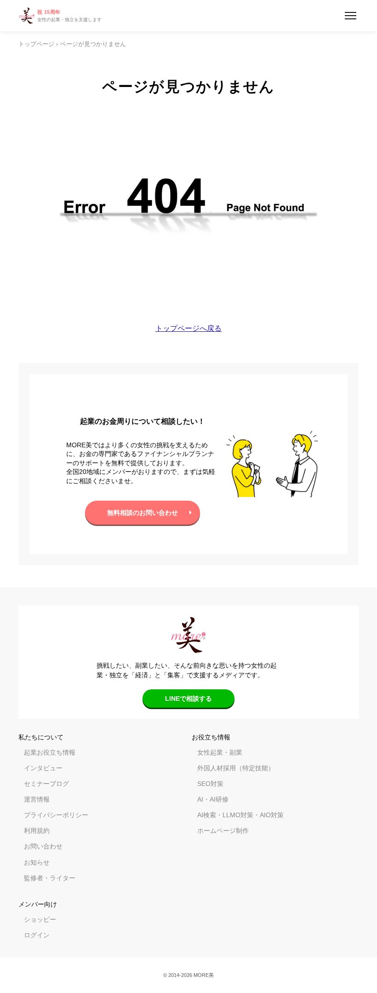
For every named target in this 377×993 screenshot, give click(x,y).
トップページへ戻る (188, 328)
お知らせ (37, 862)
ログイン (37, 935)
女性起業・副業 (219, 752)
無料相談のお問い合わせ (142, 512)
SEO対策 (210, 783)
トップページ (36, 44)
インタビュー (43, 768)
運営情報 (37, 799)
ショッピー (40, 919)
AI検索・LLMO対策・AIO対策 (240, 815)
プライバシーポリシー (56, 815)
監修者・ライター (49, 878)
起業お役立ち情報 (49, 752)
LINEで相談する (188, 698)
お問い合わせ (43, 846)
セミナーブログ (46, 783)
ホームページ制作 (223, 830)
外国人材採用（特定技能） (235, 768)
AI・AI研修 (212, 799)
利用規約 (37, 830)
